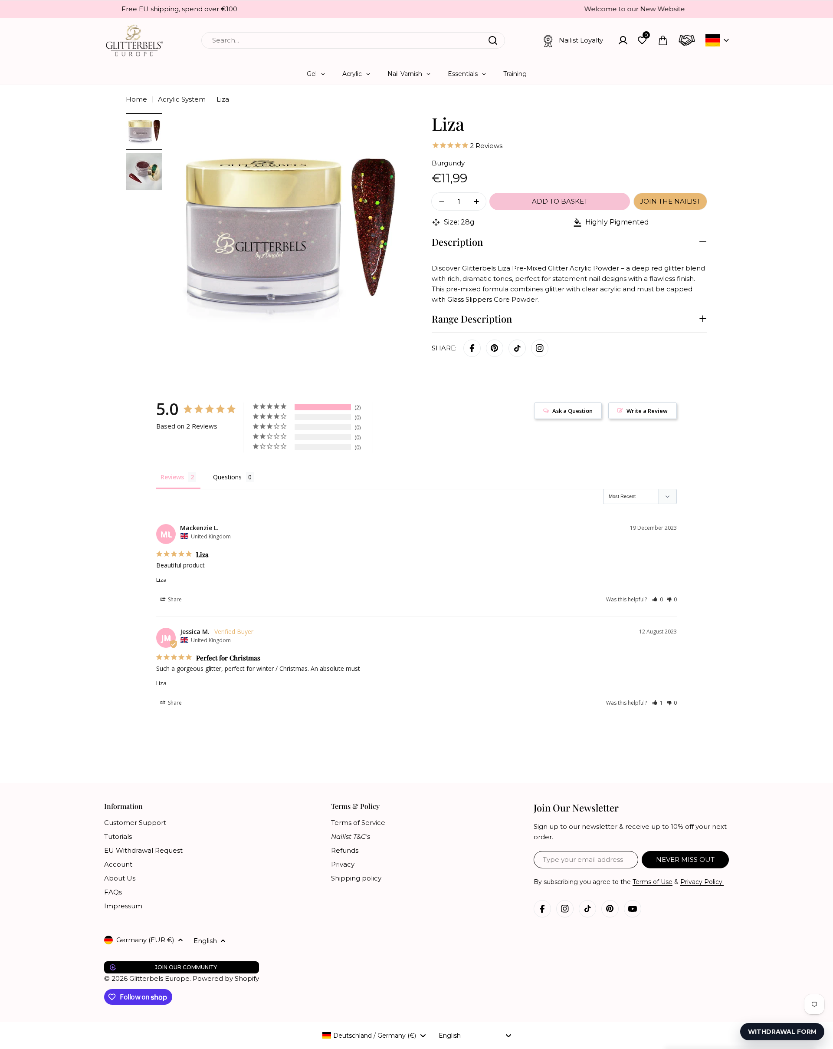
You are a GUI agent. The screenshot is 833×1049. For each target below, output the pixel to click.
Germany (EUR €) (145, 940)
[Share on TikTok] (517, 348)
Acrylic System (182, 99)
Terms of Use (652, 882)
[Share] (539, 348)
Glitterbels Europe (159, 978)
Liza (161, 580)
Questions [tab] (227, 477)
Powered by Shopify (226, 978)
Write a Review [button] (647, 411)
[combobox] (353, 40)
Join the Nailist (670, 201)
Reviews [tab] (172, 477)
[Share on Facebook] (472, 348)
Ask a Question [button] (572, 411)
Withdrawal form (782, 1032)
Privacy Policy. (702, 882)
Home (136, 99)
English (205, 941)
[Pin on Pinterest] (494, 348)
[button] (657, 599)
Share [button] (174, 599)
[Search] (493, 40)
